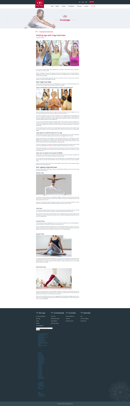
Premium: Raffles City (70, 316)
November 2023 (41, 360)
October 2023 (41, 361)
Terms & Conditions (84, 318)
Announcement (41, 386)
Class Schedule (54, 321)
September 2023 (41, 362)
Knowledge (40, 383)
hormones (59, 112)
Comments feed (41, 394)
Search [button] (37, 329)
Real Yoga (59, 403)
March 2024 (40, 355)
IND (83, 2)
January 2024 (41, 357)
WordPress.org (41, 395)
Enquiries (38, 323)
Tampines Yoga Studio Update (42, 346)
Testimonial (40, 388)
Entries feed (40, 393)
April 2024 (40, 354)
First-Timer (53, 316)
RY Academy (71, 6)
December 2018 (41, 378)
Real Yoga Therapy (54, 323)
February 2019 (41, 377)
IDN (86, 2)
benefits (49, 144)
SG (79, 2)
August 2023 (40, 363)
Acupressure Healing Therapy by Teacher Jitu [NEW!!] (43, 343)
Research (64, 140)
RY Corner (79, 6)
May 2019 (40, 373)
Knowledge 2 (40, 384)
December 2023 (41, 358)
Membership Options (55, 318)
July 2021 (40, 365)
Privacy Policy (83, 321)
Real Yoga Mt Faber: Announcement (42, 340)
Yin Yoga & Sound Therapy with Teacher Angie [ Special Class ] (43, 335)
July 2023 (40, 364)
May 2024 (40, 353)
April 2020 (40, 370)
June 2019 (40, 372)
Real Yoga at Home (69, 321)
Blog (39, 387)
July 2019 (40, 371)
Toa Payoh (68, 318)
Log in (39, 392)
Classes (63, 6)
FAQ (81, 316)
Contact (86, 6)
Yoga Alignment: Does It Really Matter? (43, 338)
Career (37, 321)
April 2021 (40, 368)
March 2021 (40, 369)
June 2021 (40, 366)
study (53, 117)
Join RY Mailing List (39, 325)
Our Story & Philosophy (40, 316)
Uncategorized (41, 382)
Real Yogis (38, 318)
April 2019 (40, 375)
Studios (57, 6)
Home (52, 6)
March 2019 (40, 376)
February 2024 (41, 356)
